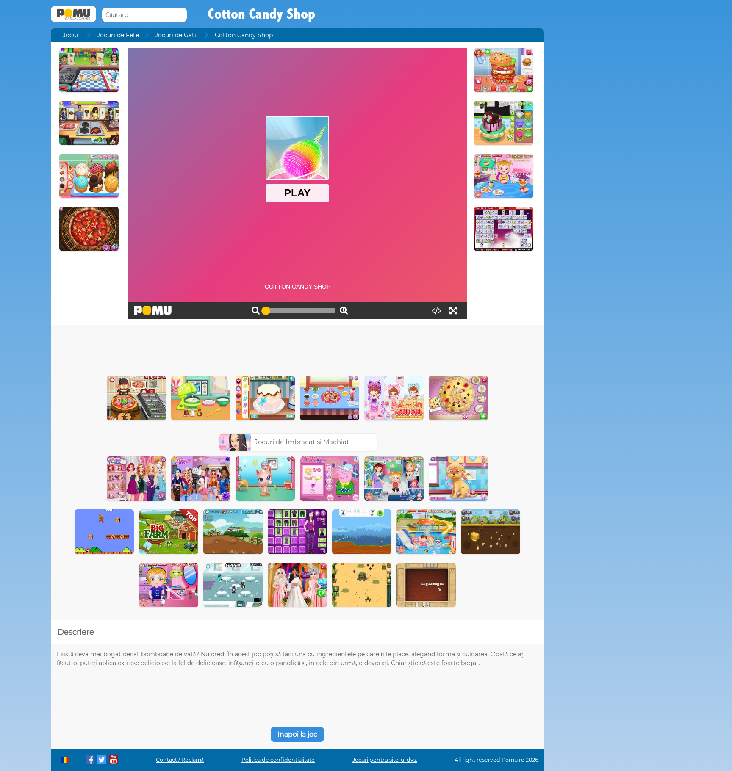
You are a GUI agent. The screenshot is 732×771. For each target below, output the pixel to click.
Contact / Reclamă (180, 760)
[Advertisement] (297, 348)
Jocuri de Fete (118, 35)
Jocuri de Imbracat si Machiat (302, 442)
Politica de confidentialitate (278, 760)
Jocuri (72, 35)
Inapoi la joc (297, 734)
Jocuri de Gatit (177, 35)
